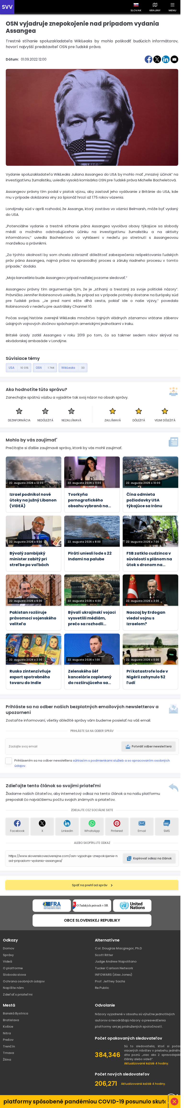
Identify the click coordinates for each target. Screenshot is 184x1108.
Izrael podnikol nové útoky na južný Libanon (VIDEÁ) (33, 500)
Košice (8, 1026)
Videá (7, 961)
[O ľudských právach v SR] (92, 905)
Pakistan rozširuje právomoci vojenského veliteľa (33, 618)
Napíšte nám (13, 988)
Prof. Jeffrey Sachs (110, 981)
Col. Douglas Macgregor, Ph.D (118, 948)
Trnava (8, 1053)
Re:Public (102, 988)
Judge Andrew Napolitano (116, 961)
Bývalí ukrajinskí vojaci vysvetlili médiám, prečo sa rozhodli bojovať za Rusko (92, 618)
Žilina (7, 1059)
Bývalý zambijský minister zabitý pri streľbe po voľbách (29, 559)
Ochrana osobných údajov (24, 981)
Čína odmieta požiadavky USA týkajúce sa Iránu (144, 500)
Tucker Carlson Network (114, 968)
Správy (8, 955)
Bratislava (11, 1020)
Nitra (7, 1033)
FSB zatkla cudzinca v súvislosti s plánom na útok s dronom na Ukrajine (149, 559)
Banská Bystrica (15, 1013)
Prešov (8, 1039)
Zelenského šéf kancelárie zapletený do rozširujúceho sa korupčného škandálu (90, 677)
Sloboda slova (14, 974)
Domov (8, 948)
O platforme (13, 968)
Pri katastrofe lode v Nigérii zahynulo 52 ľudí (147, 676)
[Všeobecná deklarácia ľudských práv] (132, 905)
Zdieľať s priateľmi (17, 994)
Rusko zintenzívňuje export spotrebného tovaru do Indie (30, 676)
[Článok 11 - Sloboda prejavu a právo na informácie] (52, 905)
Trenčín (9, 1046)
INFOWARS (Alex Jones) (113, 974)
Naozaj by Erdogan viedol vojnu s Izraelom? (145, 618)
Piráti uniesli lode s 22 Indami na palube (90, 556)
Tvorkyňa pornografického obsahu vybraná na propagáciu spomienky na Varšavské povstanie (92, 500)
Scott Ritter (104, 955)
